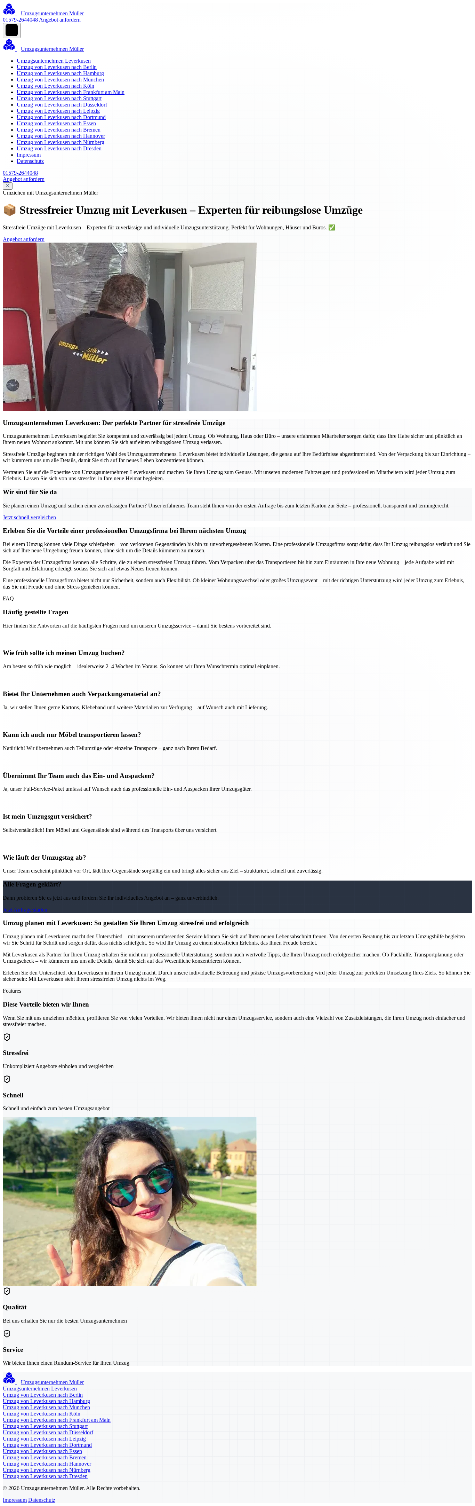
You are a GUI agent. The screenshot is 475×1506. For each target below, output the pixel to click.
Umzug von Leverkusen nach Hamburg (60, 73)
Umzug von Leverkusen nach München (60, 79)
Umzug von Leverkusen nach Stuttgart (59, 98)
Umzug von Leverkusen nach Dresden (59, 148)
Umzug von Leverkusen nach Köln (55, 86)
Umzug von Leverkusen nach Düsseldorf (62, 105)
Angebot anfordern (60, 20)
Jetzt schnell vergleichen (29, 517)
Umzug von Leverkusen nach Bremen (58, 130)
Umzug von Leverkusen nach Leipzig (58, 111)
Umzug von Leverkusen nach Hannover (61, 136)
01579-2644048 (20, 20)
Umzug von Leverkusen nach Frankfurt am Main (70, 92)
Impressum (29, 155)
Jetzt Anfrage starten (25, 910)
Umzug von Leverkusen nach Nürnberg (60, 142)
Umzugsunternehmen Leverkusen (54, 61)
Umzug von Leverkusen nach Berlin (57, 67)
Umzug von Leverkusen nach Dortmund (61, 117)
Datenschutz (30, 161)
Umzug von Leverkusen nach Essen (56, 123)
